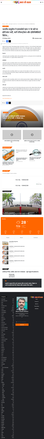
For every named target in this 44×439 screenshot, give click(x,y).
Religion (2, 350)
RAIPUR (2, 347)
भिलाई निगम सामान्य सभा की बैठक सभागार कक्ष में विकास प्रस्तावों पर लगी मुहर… (16, 213)
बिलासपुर (3, 390)
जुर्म (1, 404)
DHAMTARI (3, 319)
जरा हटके (2, 400)
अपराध (2, 370)
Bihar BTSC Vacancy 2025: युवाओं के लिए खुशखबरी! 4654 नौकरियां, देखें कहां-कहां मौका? (35, 158)
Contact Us (36, 301)
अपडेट (2, 369)
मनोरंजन (2, 425)
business (2, 307)
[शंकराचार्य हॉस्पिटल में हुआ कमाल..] (5, 243)
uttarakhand (3, 360)
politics (2, 344)
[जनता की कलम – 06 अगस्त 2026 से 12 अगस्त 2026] (5, 257)
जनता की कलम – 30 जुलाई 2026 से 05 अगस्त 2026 (16, 260)
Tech (2, 355)
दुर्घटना (2, 412)
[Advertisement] (22, 13)
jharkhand (3, 330)
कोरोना (2, 379)
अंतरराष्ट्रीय (3, 364)
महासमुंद (3, 395)
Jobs (2, 332)
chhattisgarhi (3, 312)
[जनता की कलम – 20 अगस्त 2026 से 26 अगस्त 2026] (5, 248)
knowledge (3, 334)
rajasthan (3, 349)
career (2, 309)
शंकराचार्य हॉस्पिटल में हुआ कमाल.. (13, 241)
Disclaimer (36, 308)
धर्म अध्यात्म (3, 419)
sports (2, 352)
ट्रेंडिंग (2, 409)
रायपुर (3, 399)
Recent (21, 237)
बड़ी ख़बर (2, 422)
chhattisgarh (6, 112)
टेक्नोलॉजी (2, 407)
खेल (2, 380)
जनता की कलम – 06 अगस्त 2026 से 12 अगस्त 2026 (16, 255)
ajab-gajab (3, 299)
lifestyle (2, 335)
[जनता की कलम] (22, 2)
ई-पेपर (2, 372)
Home (37, 299)
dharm (2, 320)
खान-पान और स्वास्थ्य (5, 367)
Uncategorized (3, 357)
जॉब (2, 405)
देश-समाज (2, 417)
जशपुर (3, 385)
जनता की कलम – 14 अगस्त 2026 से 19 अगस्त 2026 (16, 251)
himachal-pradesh (4, 327)
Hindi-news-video (4, 329)
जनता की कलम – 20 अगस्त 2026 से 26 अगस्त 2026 (17, 246)
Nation (2, 342)
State (2, 354)
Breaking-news (4, 305)
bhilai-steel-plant (4, 300)
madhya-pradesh (4, 339)
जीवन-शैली (2, 402)
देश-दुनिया (2, 415)
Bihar (2, 302)
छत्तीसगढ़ (2, 382)
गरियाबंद (3, 384)
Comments (36, 237)
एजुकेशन (2, 375)
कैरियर (4, 26)
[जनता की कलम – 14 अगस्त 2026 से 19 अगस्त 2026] (5, 253)
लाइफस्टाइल (3, 437)
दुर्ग (2, 387)
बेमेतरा (3, 392)
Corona (2, 314)
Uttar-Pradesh (3, 359)
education (3, 322)
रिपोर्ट (2, 434)
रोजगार (7, 26)
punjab (2, 345)
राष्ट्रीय (2, 432)
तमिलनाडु (2, 410)
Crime (2, 315)
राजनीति (2, 429)
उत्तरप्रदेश (2, 374)
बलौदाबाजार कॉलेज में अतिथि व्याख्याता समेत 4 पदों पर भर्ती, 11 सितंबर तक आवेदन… (14, 118)
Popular (7, 237)
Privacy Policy (36, 306)
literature (3, 337)
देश (1, 414)
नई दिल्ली (2, 420)
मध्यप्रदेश (2, 424)
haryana (2, 325)
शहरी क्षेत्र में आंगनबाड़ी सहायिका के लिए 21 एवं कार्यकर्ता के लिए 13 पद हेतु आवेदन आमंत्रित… (21, 159)
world (2, 362)
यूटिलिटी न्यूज (3, 427)
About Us (36, 303)
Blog (2, 304)
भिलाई (3, 394)
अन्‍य (2, 365)
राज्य (2, 430)
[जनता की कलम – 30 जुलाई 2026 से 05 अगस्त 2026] (5, 262)
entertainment (3, 324)
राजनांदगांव (3, 397)
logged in (8, 173)
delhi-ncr (3, 317)
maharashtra (3, 340)
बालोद (3, 389)
